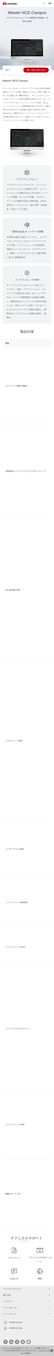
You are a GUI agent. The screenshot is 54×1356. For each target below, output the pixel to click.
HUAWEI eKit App (15, 1322)
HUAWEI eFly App (15, 1328)
